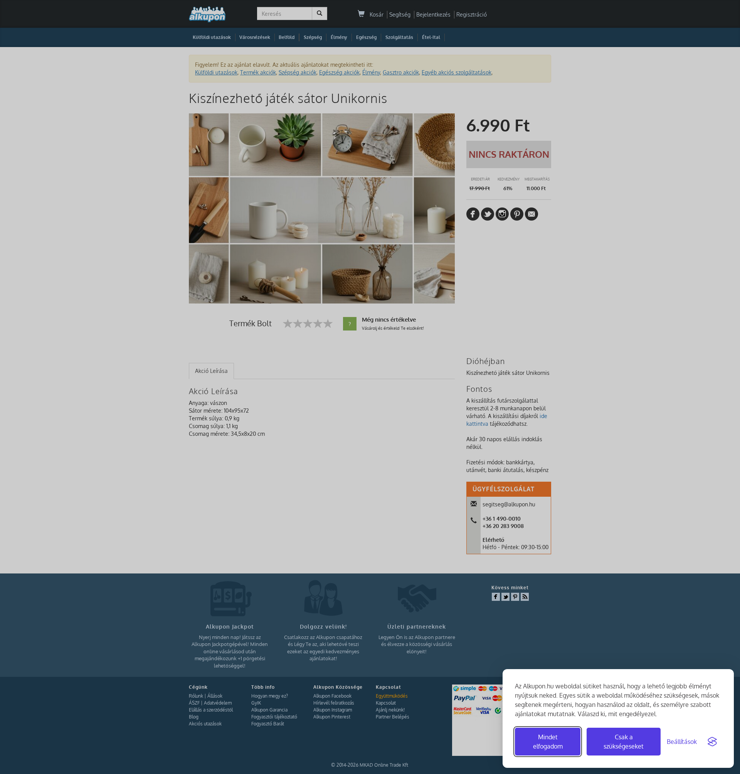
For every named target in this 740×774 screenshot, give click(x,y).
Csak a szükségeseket (624, 741)
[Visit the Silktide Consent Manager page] (712, 741)
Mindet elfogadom (548, 741)
